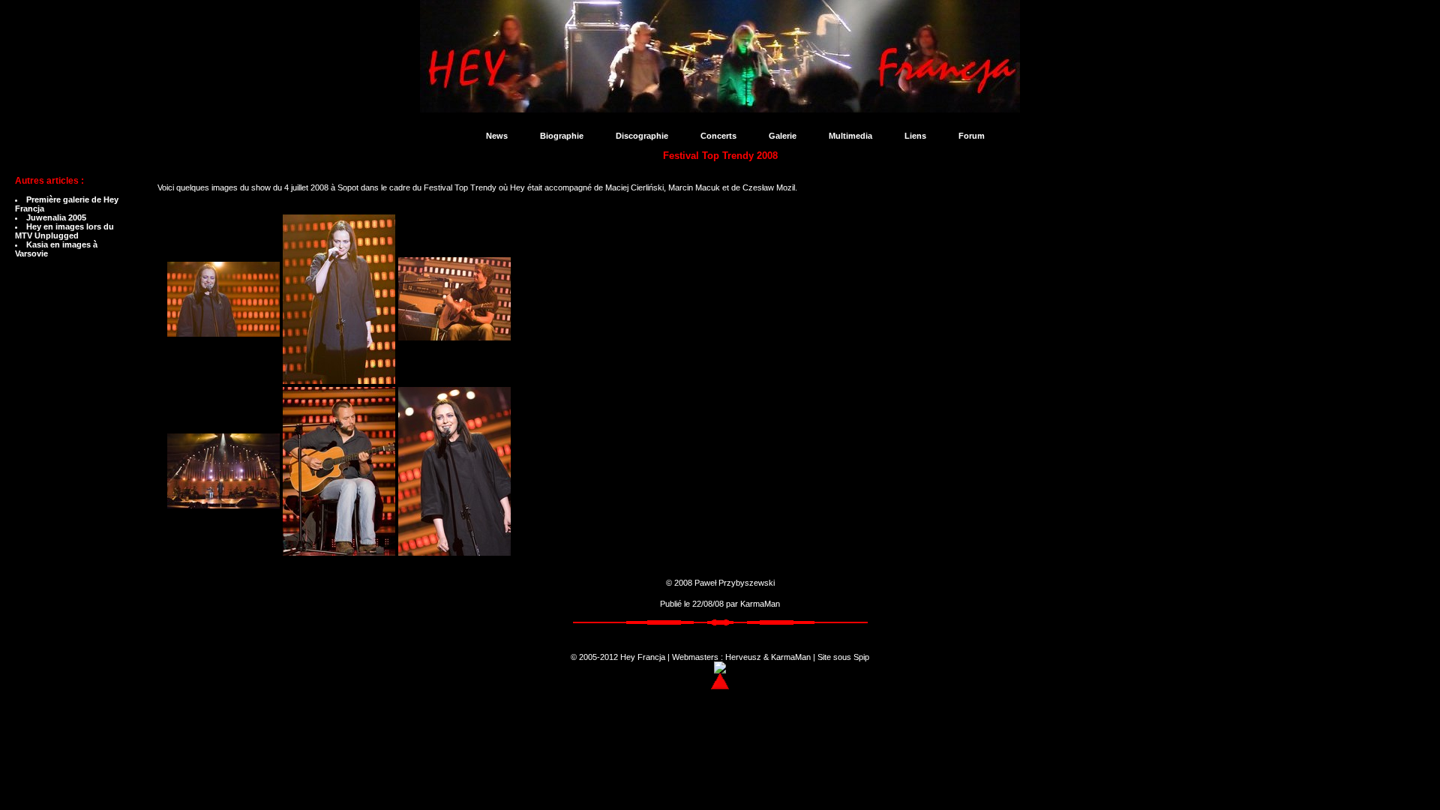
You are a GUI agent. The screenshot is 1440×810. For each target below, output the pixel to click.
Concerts (718, 135)
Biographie (562, 135)
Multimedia (850, 135)
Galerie (782, 135)
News (497, 135)
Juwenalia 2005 (56, 217)
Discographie (642, 135)
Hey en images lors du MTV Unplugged (64, 231)
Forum (971, 135)
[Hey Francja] (720, 106)
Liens (915, 135)
